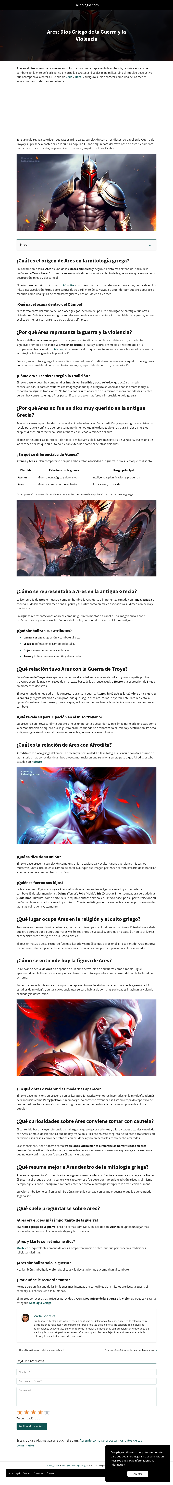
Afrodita (68, 285)
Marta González (44, 1316)
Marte (21, 1248)
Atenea (59, 349)
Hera (78, 77)
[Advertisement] (86, 110)
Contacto (51, 1473)
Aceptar (137, 1474)
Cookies (26, 1473)
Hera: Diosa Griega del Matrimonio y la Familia (42, 1349)
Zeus (69, 77)
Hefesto (37, 762)
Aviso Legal (14, 1473)
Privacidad (38, 1473)
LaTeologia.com (86, 5)
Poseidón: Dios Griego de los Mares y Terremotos (129, 1349)
